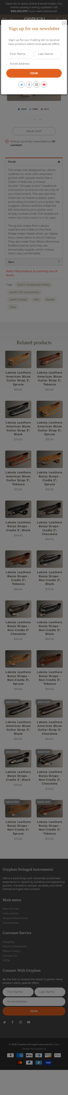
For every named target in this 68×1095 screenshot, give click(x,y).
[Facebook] (29, 85)
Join (34, 73)
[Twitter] (21, 85)
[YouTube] (44, 85)
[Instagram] (36, 85)
